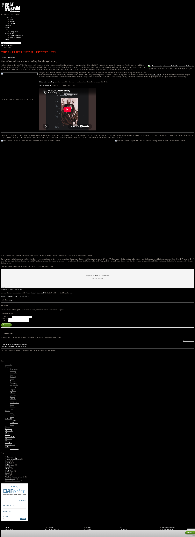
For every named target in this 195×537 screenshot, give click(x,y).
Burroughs (13, 373)
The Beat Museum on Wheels (14, 477)
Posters (7, 435)
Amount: (6, 516)
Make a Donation (15, 38)
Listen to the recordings (46, 82)
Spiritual (12, 407)
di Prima (12, 381)
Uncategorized (11, 57)
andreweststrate (5, 289)
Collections (9, 457)
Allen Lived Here (7, 296)
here (71, 293)
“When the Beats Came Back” (35, 293)
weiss (11, 409)
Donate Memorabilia (16, 35)
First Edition (14, 423)
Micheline (13, 399)
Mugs (7, 433)
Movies (7, 469)
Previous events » (188, 341)
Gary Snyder (14, 385)
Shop (7, 40)
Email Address (6, 317)
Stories (7, 475)
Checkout (51, 527)
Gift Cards (8, 429)
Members (8, 26)
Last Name (4, 321)
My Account (9, 529)
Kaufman (13, 395)
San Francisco (14, 403)
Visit (6, 29)
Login (11, 300)
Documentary (14, 449)
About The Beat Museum (51, 529)
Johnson (12, 393)
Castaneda (13, 377)
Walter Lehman (156, 75)
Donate (7, 427)
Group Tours (14, 32)
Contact (12, 24)
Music (12, 401)
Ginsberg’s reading (45, 85)
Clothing (8, 411)
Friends (12, 21)
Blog (5, 45)
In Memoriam (9, 465)
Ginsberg (13, 387)
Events (7, 27)
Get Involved (9, 33)
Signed (12, 425)
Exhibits (8, 463)
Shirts (12, 417)
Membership (9, 431)
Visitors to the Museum (12, 481)
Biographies (13, 369)
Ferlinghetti (13, 383)
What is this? (22, 500)
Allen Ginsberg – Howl (16, 289)
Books (7, 367)
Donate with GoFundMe (8, 344)
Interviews (8, 467)
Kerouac (12, 397)
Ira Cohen (13, 391)
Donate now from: (9, 505)
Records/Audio (10, 437)
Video (7, 447)
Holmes (12, 389)
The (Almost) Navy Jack (22, 296)
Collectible (8, 419)
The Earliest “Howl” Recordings (28, 52)
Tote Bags (8, 443)
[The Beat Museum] (10, 12)
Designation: (7, 511)
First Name (4, 319)
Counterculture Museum (13, 459)
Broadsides (13, 421)
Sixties (12, 405)
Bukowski (13, 371)
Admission (8, 365)
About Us (8, 18)
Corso (12, 379)
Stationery (8, 439)
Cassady (12, 375)
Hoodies (12, 415)
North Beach (9, 471)
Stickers (7, 441)
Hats (11, 413)
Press (11, 20)
